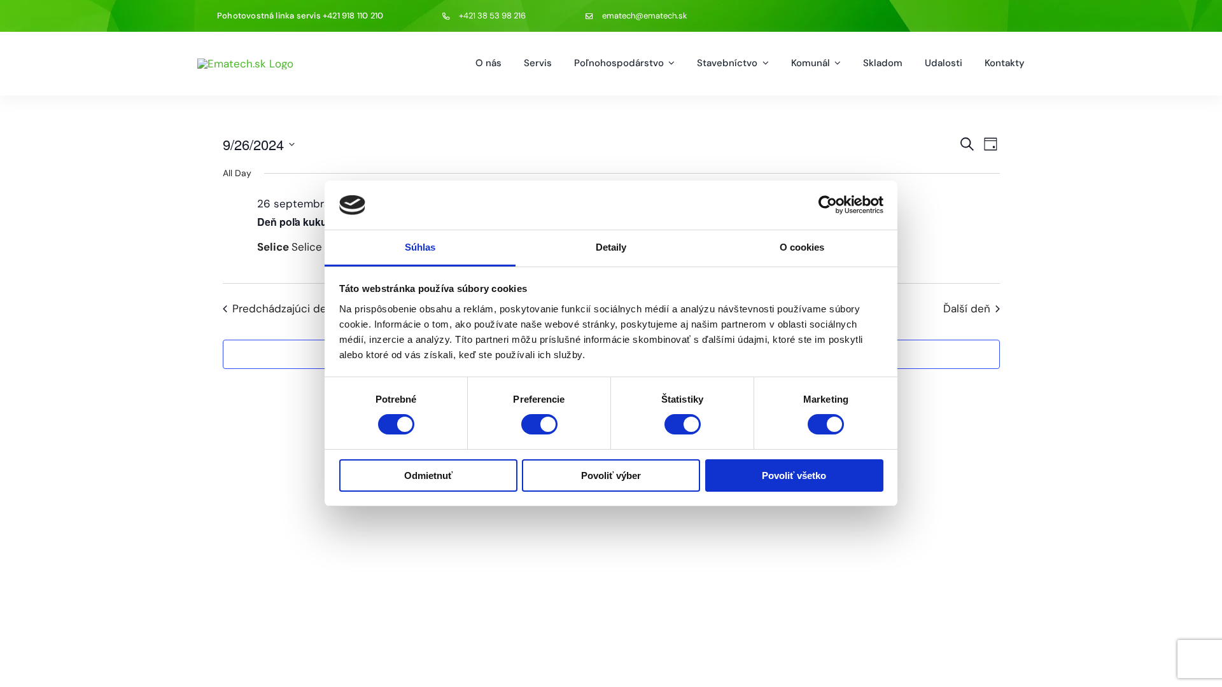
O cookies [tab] (802, 247)
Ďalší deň (966, 309)
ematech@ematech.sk (644, 15)
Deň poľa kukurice (301, 221)
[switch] (539, 424)
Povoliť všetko (794, 475)
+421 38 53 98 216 (492, 15)
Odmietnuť (428, 475)
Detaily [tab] (611, 247)
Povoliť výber (611, 475)
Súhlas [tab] (420, 247)
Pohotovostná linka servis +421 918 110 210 (300, 15)
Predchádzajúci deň (282, 309)
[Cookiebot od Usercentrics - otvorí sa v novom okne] (827, 204)
